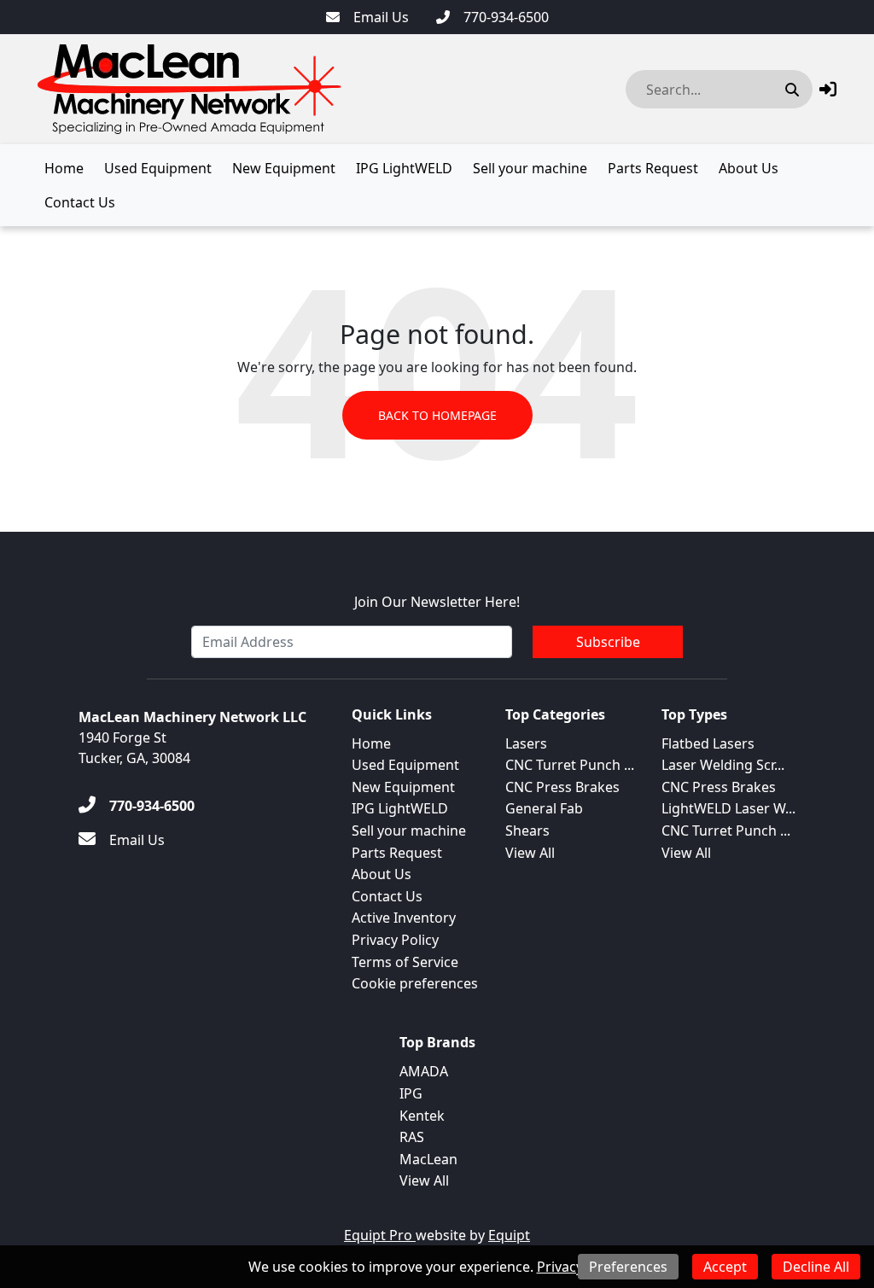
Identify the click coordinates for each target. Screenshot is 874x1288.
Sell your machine (530, 168)
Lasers (526, 743)
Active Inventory (404, 917)
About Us (748, 168)
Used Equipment (158, 168)
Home (64, 168)
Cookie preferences (415, 983)
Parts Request (653, 168)
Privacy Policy (395, 939)
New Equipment (283, 168)
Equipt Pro (380, 1235)
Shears (527, 830)
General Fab (544, 808)
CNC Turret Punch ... (569, 764)
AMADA (423, 1071)
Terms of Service (405, 962)
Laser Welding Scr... (722, 764)
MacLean (428, 1159)
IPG (410, 1093)
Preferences (628, 1266)
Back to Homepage (437, 415)
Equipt (509, 1235)
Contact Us (79, 202)
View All (530, 852)
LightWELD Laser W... (728, 808)
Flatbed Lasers (708, 743)
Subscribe (608, 641)
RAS (411, 1137)
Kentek (422, 1115)
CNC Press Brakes (562, 787)
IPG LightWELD (404, 168)
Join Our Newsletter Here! (437, 601)
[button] (827, 89)
